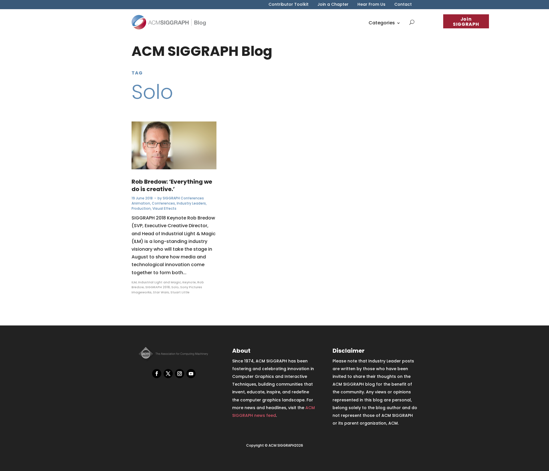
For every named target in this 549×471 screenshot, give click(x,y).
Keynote (189, 282)
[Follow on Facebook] (156, 373)
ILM (134, 282)
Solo (175, 287)
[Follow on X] (168, 373)
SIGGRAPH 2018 (157, 287)
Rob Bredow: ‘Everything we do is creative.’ (172, 185)
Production (141, 208)
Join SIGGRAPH (466, 22)
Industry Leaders (191, 203)
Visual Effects (164, 208)
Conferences (163, 203)
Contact (403, 4)
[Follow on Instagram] (179, 373)
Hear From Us (371, 4)
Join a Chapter (333, 4)
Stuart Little (180, 292)
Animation (141, 203)
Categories (382, 22)
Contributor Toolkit (288, 4)
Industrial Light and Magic (159, 282)
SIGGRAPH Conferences (183, 198)
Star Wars (161, 292)
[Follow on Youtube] (191, 373)
